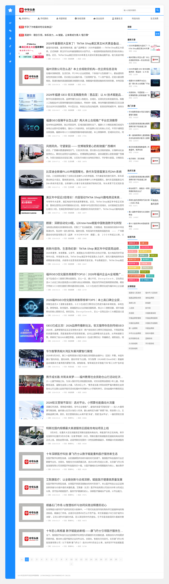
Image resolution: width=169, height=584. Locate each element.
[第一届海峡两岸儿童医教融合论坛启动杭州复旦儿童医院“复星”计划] (155, 137)
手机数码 (44, 18)
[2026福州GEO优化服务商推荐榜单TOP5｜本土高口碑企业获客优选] (31, 307)
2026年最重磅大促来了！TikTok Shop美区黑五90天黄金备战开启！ (86, 43)
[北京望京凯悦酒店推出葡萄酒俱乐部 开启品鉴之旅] (155, 125)
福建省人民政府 (135, 293)
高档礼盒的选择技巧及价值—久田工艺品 (139, 201)
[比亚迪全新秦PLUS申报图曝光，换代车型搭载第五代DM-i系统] (31, 179)
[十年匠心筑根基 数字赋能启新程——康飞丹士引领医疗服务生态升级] (31, 538)
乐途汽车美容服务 (136, 276)
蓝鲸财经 (148, 338)
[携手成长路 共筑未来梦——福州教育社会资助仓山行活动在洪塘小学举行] (31, 384)
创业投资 (100, 18)
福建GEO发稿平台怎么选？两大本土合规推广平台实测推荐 (82, 120)
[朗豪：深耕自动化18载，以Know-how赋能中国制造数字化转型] (31, 230)
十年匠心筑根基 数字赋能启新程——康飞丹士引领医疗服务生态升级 (87, 530)
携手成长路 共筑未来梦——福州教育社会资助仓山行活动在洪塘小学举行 (90, 376)
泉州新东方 (145, 251)
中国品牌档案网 (151, 318)
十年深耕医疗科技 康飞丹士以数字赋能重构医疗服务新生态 (82, 453)
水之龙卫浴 (146, 247)
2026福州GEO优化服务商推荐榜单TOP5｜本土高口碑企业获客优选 (87, 300)
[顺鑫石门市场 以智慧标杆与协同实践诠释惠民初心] (31, 512)
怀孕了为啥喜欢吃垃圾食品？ (38, 27)
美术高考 (147, 259)
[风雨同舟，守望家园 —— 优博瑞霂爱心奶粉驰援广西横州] (31, 153)
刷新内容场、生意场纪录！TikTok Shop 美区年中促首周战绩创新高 (86, 248)
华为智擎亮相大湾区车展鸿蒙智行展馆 (69, 351)
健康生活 (118, 18)
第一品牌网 (133, 328)
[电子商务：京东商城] (155, 160)
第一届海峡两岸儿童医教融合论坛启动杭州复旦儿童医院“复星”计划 (139, 137)
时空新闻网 (133, 348)
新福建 (148, 303)
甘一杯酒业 (146, 280)
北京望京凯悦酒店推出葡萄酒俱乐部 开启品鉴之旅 (139, 125)
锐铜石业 (133, 280)
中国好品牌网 (134, 323)
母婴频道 (63, 18)
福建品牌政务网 (135, 298)
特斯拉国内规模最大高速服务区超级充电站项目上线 (77, 428)
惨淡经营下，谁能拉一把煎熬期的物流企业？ (139, 189)
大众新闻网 (133, 343)
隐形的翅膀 (134, 268)
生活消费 (154, 18)
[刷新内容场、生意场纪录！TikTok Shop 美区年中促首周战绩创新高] (31, 256)
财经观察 (81, 18)
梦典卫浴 (147, 268)
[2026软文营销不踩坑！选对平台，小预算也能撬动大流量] (31, 410)
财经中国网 (149, 333)
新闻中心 (26, 18)
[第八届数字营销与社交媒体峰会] (155, 213)
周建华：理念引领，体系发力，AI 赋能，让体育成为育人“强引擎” (56, 35)
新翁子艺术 (134, 259)
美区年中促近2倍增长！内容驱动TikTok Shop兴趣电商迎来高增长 (85, 197)
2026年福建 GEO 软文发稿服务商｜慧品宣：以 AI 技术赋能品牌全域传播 (90, 94)
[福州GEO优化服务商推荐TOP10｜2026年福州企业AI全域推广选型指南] (31, 282)
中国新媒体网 (150, 313)
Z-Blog (67, 575)
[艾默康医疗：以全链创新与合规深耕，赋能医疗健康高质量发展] (31, 487)
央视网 (131, 313)
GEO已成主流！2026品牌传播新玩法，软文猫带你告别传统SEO (85, 325)
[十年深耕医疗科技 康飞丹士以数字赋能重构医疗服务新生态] (31, 461)
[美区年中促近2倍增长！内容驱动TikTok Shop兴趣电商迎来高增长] (31, 205)
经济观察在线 (134, 338)
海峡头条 (132, 303)
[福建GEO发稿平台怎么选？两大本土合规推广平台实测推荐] (31, 128)
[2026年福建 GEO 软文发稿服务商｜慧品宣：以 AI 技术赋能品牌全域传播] (31, 102)
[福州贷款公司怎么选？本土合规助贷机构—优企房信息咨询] (31, 76)
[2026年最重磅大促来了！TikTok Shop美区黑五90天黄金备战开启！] (31, 51)
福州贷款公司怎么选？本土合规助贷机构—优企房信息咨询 (81, 69)
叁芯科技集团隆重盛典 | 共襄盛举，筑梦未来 (139, 148)
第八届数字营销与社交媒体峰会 (139, 213)
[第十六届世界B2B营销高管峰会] (155, 225)
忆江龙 (144, 272)
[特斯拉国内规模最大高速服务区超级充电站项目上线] (31, 435)
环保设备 (145, 263)
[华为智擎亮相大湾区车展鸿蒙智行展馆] (31, 358)
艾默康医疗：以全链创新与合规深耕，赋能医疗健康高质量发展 (84, 479)
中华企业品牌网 (135, 333)
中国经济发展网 (151, 323)
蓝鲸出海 (133, 243)
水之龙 (132, 251)
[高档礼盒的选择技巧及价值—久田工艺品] (155, 202)
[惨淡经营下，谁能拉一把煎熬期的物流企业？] (155, 190)
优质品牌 (133, 247)
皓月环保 (133, 263)
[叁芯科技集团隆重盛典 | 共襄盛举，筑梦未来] (155, 149)
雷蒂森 (143, 255)
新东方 (132, 255)
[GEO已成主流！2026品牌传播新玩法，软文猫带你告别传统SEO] (31, 333)
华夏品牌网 (149, 328)
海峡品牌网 (149, 298)
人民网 (131, 308)
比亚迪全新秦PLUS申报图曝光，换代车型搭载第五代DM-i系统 (84, 171)
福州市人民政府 (151, 293)
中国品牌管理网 (135, 318)
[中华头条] (30, 10)
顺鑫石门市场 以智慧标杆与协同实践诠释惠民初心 (76, 505)
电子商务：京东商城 (136, 159)
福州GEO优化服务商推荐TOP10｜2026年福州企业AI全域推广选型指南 (89, 274)
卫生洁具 (133, 272)
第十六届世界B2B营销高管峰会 (139, 225)
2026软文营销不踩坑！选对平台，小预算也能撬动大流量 (80, 402)
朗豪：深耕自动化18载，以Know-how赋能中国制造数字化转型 (84, 223)
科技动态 (136, 18)
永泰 (144, 243)
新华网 (148, 308)
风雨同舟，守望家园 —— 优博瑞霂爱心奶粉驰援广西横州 (81, 146)
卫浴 (153, 255)
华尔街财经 (149, 343)
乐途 (150, 276)
